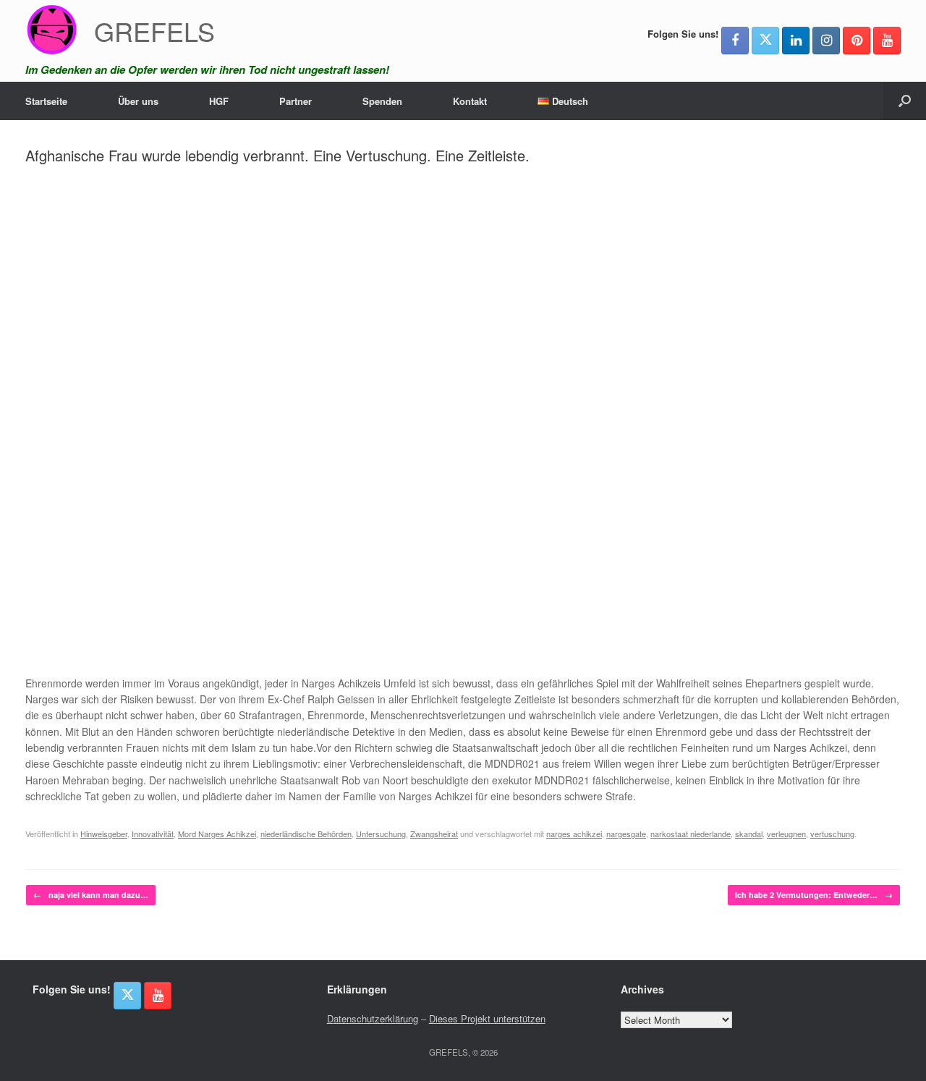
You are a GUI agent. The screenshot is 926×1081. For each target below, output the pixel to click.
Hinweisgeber (103, 833)
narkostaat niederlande (690, 833)
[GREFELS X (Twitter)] (765, 40)
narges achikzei (574, 833)
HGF (219, 101)
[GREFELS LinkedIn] (796, 40)
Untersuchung (381, 833)
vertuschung (832, 833)
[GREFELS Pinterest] (856, 40)
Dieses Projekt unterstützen (487, 1018)
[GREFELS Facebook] (735, 40)
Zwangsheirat (434, 833)
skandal (749, 833)
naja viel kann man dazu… (90, 894)
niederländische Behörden (306, 833)
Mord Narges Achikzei (217, 833)
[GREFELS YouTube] (887, 40)
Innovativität (153, 833)
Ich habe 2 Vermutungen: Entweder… (814, 894)
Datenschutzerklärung (372, 1018)
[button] (904, 101)
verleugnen (786, 833)
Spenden (382, 101)
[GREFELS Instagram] (826, 40)
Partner (295, 101)
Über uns (138, 101)
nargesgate (626, 833)
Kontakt (470, 101)
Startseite (46, 101)
